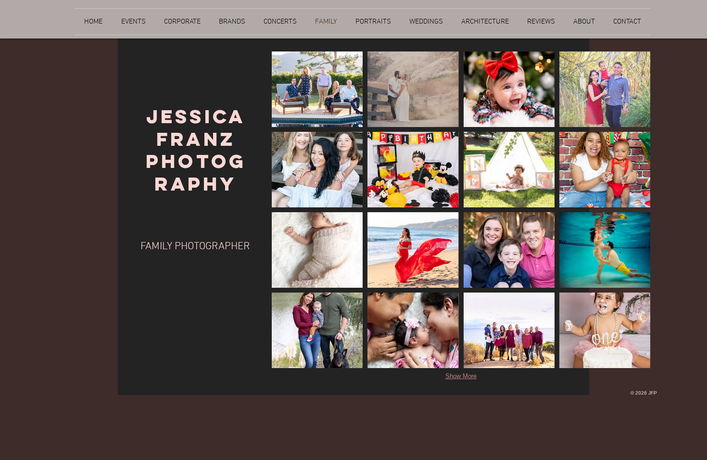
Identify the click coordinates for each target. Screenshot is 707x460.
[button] (317, 89)
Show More (461, 376)
